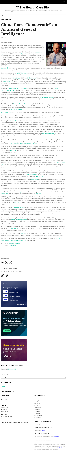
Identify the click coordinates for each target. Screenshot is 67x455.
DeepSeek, (13, 150)
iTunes (2, 419)
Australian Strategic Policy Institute (22, 104)
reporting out (34, 179)
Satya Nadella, (14, 228)
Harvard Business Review (49, 133)
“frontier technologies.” (17, 109)
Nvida (14, 245)
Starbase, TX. (40, 176)
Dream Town (4, 193)
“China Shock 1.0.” (8, 82)
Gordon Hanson (31, 78)
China (23, 233)
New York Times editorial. (46, 97)
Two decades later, (6, 112)
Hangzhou (20, 192)
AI (8, 245)
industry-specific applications (19, 219)
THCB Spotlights (5, 407)
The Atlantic (17, 202)
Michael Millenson (38, 403)
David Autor (16, 78)
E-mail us (43, 430)
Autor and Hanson (13, 121)
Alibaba (41, 192)
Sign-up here (25, 422)
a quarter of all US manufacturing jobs (18, 88)
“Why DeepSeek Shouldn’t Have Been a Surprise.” (24, 143)
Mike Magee (17, 243)
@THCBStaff (37, 424)
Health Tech (6, 20)
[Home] (33, 7)
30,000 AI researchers (22, 73)
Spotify (6, 419)
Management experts (19, 207)
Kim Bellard (37, 398)
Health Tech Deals (5, 409)
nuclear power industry (31, 174)
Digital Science (25, 54)
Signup (3, 386)
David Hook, (4, 68)
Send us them (56, 436)
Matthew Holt (12, 369)
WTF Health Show (5, 411)
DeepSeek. (38, 193)
